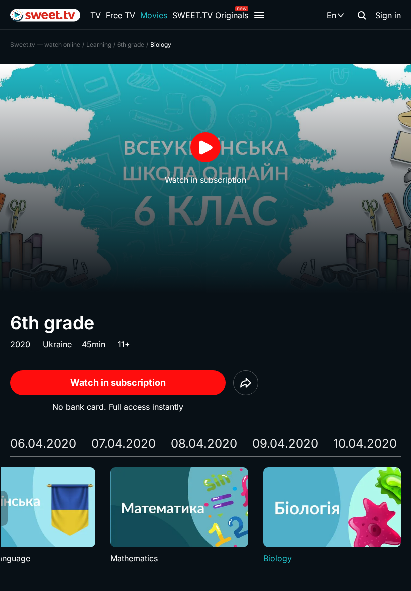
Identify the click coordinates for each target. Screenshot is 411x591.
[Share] (245, 382)
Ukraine (57, 344)
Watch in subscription (118, 382)
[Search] (362, 15)
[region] (205, 515)
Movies (153, 15)
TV (95, 15)
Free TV (120, 15)
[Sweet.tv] (45, 15)
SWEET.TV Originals (210, 15)
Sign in (388, 15)
